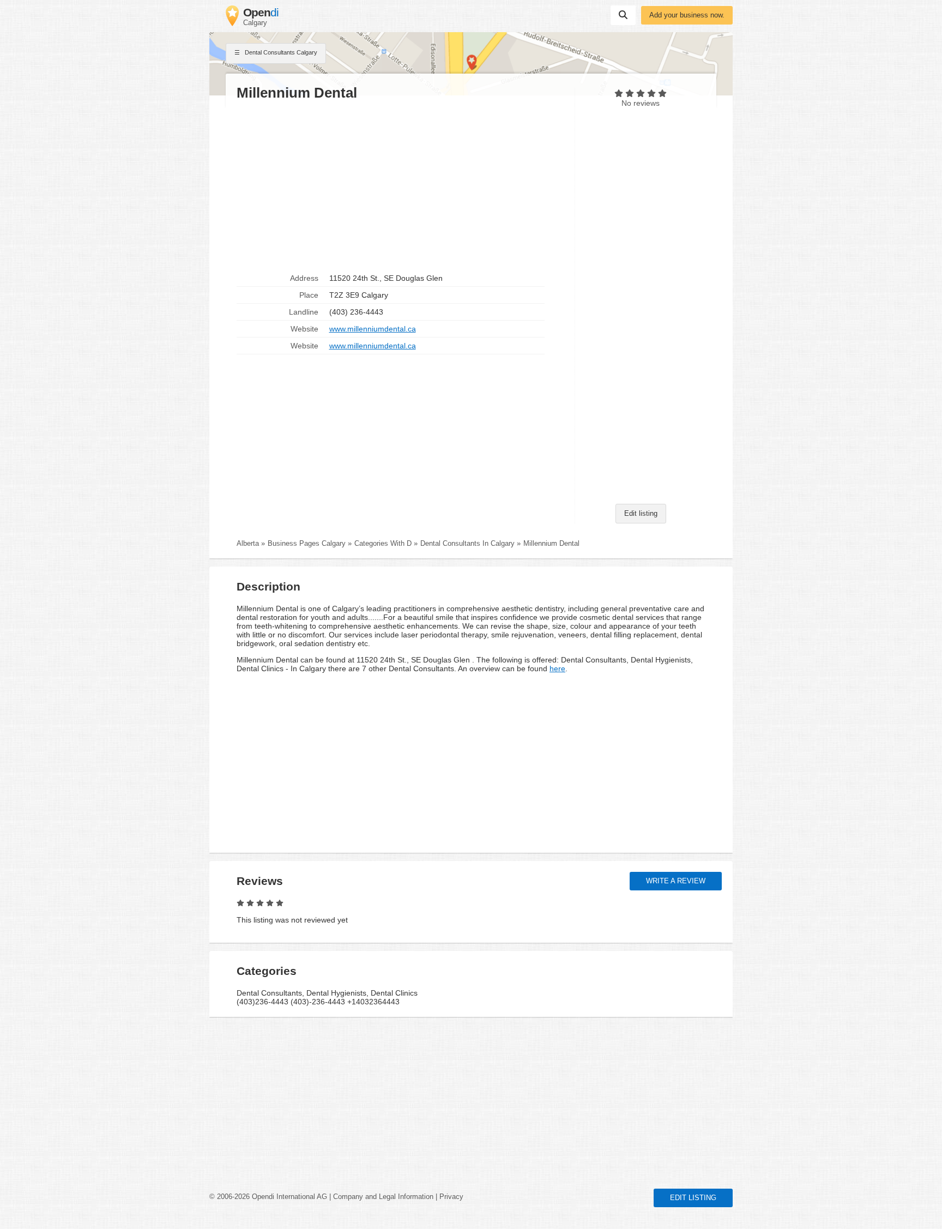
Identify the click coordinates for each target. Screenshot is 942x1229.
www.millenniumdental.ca (372, 328)
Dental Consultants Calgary (280, 52)
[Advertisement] (400, 186)
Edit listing (640, 513)
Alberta (248, 543)
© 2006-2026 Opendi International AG (268, 1197)
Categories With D (383, 543)
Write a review (675, 881)
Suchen (623, 15)
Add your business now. (686, 15)
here (557, 668)
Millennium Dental (551, 543)
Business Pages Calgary (307, 543)
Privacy (451, 1197)
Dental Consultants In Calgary (467, 543)
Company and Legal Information (383, 1197)
